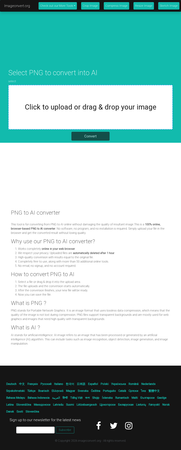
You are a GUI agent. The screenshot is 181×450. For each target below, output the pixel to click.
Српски (133, 391)
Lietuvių (141, 404)
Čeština (95, 391)
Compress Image (116, 5)
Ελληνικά (57, 391)
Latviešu (58, 404)
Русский (45, 384)
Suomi (70, 404)
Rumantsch (122, 397)
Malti (135, 397)
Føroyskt (154, 404)
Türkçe (31, 391)
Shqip (95, 397)
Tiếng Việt (76, 397)
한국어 (70, 384)
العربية (56, 397)
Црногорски (107, 404)
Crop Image (90, 5)
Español (93, 384)
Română (134, 384)
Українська (118, 384)
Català (122, 391)
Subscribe (65, 430)
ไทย (143, 391)
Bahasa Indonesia (38, 397)
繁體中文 (154, 391)
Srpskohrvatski (15, 391)
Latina (10, 404)
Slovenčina (32, 411)
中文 (22, 384)
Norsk (166, 404)
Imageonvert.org (17, 6)
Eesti (20, 411)
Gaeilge (162, 397)
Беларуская (125, 404)
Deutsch (11, 384)
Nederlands (148, 384)
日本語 (81, 384)
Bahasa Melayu (15, 397)
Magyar (70, 391)
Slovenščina (23, 404)
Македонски (42, 404)
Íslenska (107, 397)
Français (32, 384)
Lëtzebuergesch (87, 404)
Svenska (83, 391)
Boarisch (43, 391)
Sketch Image (169, 5)
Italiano (58, 384)
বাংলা (87, 397)
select (12, 81)
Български (147, 397)
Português (109, 391)
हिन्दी (65, 397)
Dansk (10, 411)
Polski (105, 384)
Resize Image (143, 5)
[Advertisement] (90, 44)
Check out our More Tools (56, 5)
